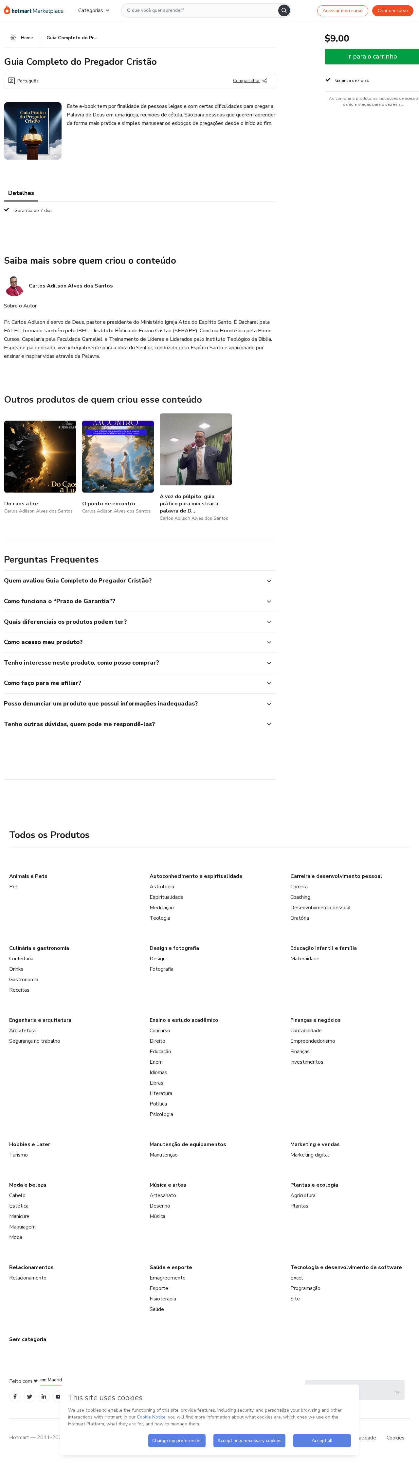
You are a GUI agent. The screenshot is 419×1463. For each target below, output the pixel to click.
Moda (15, 1237)
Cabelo (17, 1195)
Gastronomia (23, 979)
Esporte (159, 1288)
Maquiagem (22, 1226)
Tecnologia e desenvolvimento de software (346, 1267)
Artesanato (163, 1195)
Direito (157, 1041)
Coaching (300, 897)
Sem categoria (27, 1339)
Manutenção (164, 1154)
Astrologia (162, 886)
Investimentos (306, 1062)
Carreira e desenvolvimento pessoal (336, 876)
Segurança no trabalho (34, 1041)
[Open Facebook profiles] (15, 1396)
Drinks (16, 969)
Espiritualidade (167, 897)
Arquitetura (22, 1030)
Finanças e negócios (315, 1020)
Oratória (299, 918)
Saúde (157, 1309)
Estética (18, 1206)
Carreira (299, 886)
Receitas (19, 990)
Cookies (396, 1437)
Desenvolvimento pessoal (320, 907)
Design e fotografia (174, 948)
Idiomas (158, 1072)
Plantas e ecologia (314, 1185)
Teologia (160, 918)
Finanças (300, 1051)
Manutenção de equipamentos (188, 1144)
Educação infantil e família (323, 948)
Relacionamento (27, 1277)
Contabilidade (306, 1030)
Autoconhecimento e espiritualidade (196, 876)
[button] (133, 580)
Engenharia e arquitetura (40, 1020)
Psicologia (161, 1114)
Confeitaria (21, 958)
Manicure (19, 1216)
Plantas (299, 1206)
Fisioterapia (163, 1298)
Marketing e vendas (315, 1144)
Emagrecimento (168, 1277)
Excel (296, 1277)
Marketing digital (309, 1154)
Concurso (160, 1030)
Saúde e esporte (171, 1267)
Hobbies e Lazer (29, 1144)
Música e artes (168, 1185)
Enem (156, 1062)
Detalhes (21, 193)
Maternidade (304, 958)
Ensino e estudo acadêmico (184, 1020)
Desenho (160, 1206)
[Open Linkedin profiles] (44, 1396)
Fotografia (161, 969)
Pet (13, 886)
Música (157, 1216)
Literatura (161, 1093)
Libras (156, 1083)
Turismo (18, 1154)
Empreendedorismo (312, 1041)
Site (295, 1298)
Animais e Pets (28, 876)
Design (158, 958)
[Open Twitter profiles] (30, 1396)
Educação (160, 1051)
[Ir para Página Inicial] (36, 10)
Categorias (90, 10)
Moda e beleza (27, 1185)
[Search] (284, 10)
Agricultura (303, 1195)
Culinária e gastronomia (39, 948)
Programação (305, 1288)
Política (158, 1103)
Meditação (162, 907)
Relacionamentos (31, 1267)
